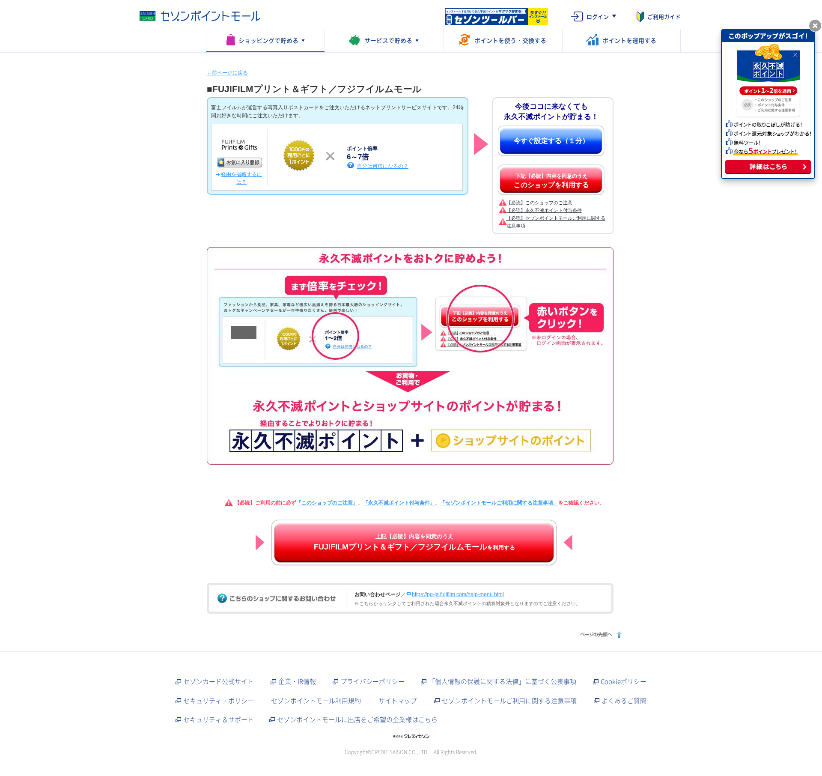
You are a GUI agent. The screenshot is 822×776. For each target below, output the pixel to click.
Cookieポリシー (623, 681)
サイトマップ (397, 700)
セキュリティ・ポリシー (218, 700)
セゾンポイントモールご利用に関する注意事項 (509, 700)
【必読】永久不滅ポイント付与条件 (544, 210)
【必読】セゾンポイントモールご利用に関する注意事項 (555, 221)
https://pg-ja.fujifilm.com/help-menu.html (458, 594)
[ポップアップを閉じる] (815, 25)
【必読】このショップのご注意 (539, 202)
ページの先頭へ (600, 634)
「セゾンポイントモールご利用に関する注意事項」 (499, 503)
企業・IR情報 (297, 681)
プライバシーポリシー (372, 681)
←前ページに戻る (227, 73)
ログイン (598, 16)
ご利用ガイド (664, 16)
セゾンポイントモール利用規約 (316, 700)
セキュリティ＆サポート (218, 719)
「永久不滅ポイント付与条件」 (399, 503)
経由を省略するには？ (241, 178)
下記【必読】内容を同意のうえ (551, 180)
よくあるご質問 (624, 700)
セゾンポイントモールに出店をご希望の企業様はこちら (357, 719)
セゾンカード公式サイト (218, 681)
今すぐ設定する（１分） (551, 140)
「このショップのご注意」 (327, 503)
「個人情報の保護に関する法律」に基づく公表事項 (502, 681)
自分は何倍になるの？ (382, 166)
